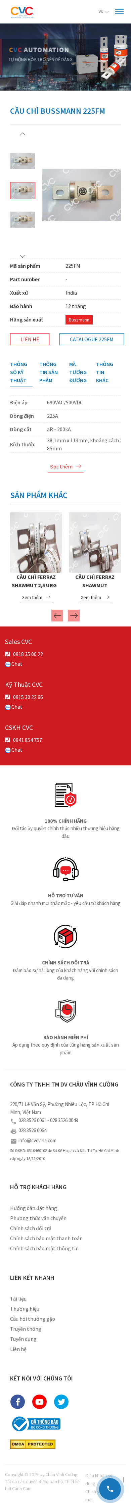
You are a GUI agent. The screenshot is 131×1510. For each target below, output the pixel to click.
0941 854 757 (27, 740)
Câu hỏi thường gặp (32, 1318)
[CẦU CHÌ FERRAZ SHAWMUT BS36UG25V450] (87, 541)
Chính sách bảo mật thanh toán (46, 1238)
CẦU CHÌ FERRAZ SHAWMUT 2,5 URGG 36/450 (28, 585)
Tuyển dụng (23, 1339)
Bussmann (79, 320)
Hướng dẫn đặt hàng (33, 1208)
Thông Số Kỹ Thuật (18, 372)
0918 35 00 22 (28, 654)
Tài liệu (18, 1298)
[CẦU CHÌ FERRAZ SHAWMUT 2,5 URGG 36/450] (28, 541)
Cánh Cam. (22, 1489)
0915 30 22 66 (28, 697)
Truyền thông (25, 1328)
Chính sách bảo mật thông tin (44, 1248)
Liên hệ (29, 339)
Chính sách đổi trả (30, 1228)
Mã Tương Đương (78, 372)
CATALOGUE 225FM (92, 339)
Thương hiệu (24, 1308)
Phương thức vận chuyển (38, 1218)
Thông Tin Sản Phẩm (48, 372)
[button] (22, 134)
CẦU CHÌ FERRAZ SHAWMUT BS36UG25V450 (86, 585)
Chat (16, 663)
